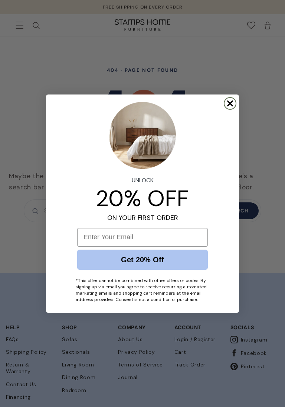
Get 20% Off (142, 260)
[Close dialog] (230, 103)
